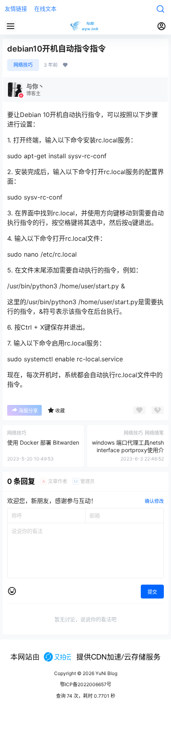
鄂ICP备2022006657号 (85, 684)
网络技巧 (23, 65)
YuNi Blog (105, 673)
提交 (152, 592)
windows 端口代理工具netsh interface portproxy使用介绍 (128, 450)
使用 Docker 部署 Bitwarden (43, 442)
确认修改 (154, 501)
